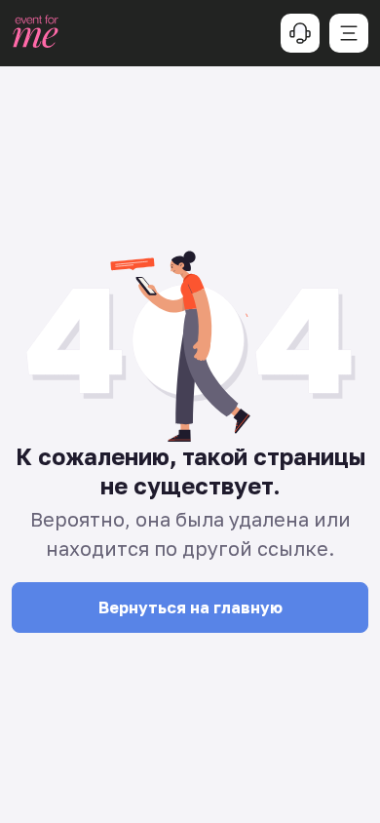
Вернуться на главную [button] (190, 607)
